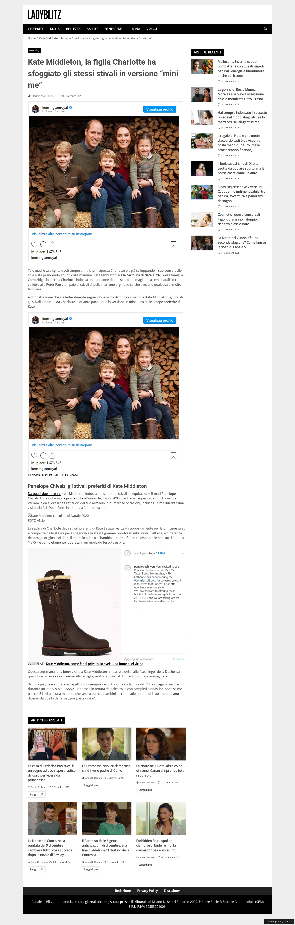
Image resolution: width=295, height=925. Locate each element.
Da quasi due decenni (44, 493)
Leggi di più (37, 794)
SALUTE (92, 29)
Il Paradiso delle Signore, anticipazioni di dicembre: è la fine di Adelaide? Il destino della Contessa (105, 848)
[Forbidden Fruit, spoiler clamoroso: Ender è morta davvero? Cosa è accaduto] (161, 818)
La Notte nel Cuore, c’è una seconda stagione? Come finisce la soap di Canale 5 (242, 242)
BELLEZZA (73, 29)
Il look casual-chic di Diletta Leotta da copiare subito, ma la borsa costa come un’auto (241, 168)
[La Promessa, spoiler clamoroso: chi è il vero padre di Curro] (106, 744)
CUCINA (134, 29)
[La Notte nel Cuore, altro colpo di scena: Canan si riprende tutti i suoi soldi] (161, 744)
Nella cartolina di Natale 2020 (140, 275)
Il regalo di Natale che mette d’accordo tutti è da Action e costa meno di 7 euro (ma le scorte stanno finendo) (239, 142)
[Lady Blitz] (44, 14)
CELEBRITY (36, 29)
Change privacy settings (279, 921)
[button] (265, 28)
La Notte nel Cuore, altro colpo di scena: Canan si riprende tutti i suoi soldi (160, 771)
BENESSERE (113, 29)
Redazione (123, 890)
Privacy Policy (147, 890)
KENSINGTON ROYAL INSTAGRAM (53, 475)
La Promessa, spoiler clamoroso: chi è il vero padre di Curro (106, 768)
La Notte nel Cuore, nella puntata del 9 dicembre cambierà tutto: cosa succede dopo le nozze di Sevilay (50, 848)
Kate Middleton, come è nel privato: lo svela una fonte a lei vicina (94, 664)
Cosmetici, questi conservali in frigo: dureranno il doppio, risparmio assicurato (240, 219)
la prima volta (73, 498)
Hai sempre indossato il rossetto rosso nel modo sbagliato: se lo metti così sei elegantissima (242, 117)
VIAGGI (151, 29)
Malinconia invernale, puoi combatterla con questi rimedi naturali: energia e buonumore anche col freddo (241, 68)
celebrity (34, 50)
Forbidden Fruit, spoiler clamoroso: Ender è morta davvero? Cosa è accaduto (156, 845)
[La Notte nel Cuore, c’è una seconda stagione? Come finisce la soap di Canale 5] (202, 243)
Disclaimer (172, 890)
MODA (55, 29)
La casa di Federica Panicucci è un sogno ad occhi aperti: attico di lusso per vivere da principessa (52, 773)
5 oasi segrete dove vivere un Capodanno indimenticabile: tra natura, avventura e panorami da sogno (242, 193)
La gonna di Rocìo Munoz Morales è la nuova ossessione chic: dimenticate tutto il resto (241, 94)
